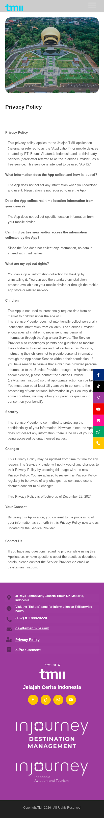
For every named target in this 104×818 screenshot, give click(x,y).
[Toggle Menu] (92, 5)
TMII (40, 807)
